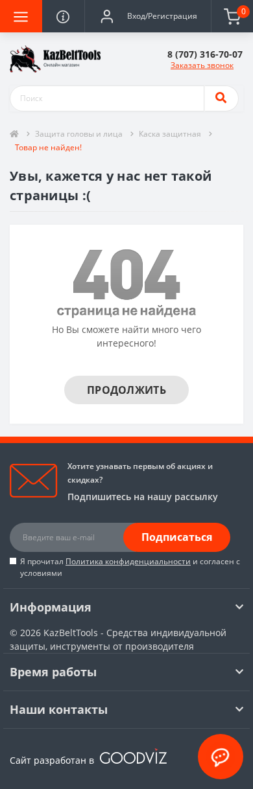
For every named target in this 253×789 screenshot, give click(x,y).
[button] (147, 16)
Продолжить (126, 390)
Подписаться (176, 537)
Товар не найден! (48, 147)
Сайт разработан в (53, 760)
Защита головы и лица (79, 133)
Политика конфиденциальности (128, 561)
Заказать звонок (202, 65)
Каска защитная (170, 133)
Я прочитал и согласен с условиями (130, 567)
